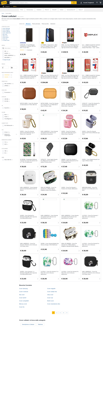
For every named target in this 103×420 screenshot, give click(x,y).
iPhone (21, 9)
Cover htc (21, 307)
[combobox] (40, 2)
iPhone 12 (47, 9)
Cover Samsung (6, 28)
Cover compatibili (24, 301)
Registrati (91, 2)
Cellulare (61, 9)
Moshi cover (50, 301)
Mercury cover (23, 304)
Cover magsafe (6, 29)
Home (3, 13)
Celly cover (5, 35)
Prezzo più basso (36, 23)
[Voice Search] (10, 3)
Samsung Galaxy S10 (71, 9)
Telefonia (40, 324)
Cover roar (5, 38)
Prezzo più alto (45, 23)
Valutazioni (52, 23)
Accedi (85, 2)
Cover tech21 (6, 37)
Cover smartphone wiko (53, 304)
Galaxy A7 (81, 9)
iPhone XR (54, 9)
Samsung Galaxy (30, 9)
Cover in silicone (6, 31)
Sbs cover (5, 34)
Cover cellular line (7, 32)
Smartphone (39, 9)
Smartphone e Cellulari (28, 324)
